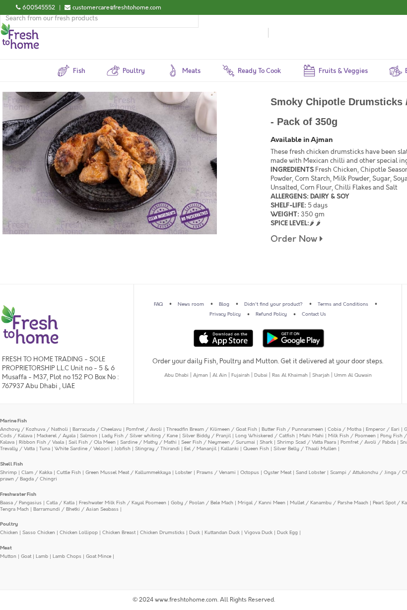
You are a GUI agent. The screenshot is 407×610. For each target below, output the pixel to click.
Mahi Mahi (311, 435)
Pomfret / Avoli (144, 429)
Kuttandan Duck (222, 532)
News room (191, 304)
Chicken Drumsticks (162, 532)
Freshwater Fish (18, 494)
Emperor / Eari (383, 429)
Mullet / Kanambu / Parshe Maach (329, 502)
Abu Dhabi (176, 375)
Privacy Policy (225, 314)
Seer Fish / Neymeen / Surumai (218, 442)
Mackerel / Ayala (56, 435)
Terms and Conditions (343, 304)
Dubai (261, 375)
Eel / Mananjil (200, 448)
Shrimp (8, 472)
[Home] (20, 26)
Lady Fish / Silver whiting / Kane (140, 435)
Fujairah (240, 375)
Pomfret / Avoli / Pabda (368, 442)
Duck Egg (287, 532)
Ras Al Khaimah (290, 375)
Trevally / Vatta (17, 448)
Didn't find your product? (273, 304)
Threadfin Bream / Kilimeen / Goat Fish (211, 429)
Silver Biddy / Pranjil (206, 435)
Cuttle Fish (69, 472)
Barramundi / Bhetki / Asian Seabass (76, 509)
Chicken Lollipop (79, 532)
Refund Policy (271, 314)
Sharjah (321, 375)
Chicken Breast (119, 532)
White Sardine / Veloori (82, 448)
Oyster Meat (277, 472)
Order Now (295, 239)
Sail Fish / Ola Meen (92, 442)
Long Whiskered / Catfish (265, 435)
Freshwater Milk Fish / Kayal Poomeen (122, 502)
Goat (26, 556)
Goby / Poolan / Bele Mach (202, 502)
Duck (194, 532)
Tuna (44, 448)
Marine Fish (13, 420)
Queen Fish (256, 448)
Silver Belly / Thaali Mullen (305, 448)
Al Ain (219, 375)
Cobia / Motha (344, 429)
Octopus (249, 472)
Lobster (183, 472)
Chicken (9, 532)
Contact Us (314, 314)
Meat (6, 547)
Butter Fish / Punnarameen (292, 429)
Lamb (42, 556)
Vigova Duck (258, 532)
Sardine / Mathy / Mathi (148, 442)
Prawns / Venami (216, 472)
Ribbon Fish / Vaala (41, 442)
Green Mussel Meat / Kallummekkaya (128, 472)
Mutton (8, 556)
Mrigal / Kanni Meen (261, 502)
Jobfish (122, 448)
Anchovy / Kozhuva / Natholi (34, 429)
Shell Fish (11, 464)
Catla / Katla (60, 502)
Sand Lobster (311, 472)
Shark (266, 442)
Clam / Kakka (36, 472)
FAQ (158, 304)
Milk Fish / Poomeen (352, 435)
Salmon (88, 435)
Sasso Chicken (38, 532)
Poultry (9, 524)
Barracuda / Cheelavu (97, 429)
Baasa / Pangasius (21, 502)
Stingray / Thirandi (157, 448)
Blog (224, 304)
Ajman (200, 375)
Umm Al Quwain (353, 375)
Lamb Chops (67, 556)
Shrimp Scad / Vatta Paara (306, 442)
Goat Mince (98, 556)
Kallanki (230, 448)
